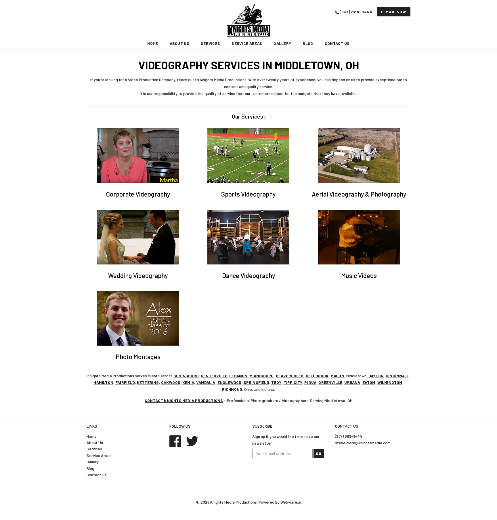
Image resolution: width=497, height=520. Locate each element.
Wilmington (389, 382)
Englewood (229, 382)
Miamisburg (262, 375)
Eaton (368, 382)
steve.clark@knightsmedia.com (363, 442)
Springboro (186, 375)
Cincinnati (397, 375)
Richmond (232, 389)
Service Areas (247, 43)
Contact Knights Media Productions (184, 400)
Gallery (282, 43)
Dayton (376, 375)
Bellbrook (317, 375)
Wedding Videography (138, 275)
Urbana (352, 382)
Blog (308, 43)
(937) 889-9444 (356, 11)
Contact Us (337, 43)
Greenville (330, 382)
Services (210, 43)
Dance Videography (248, 275)
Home (152, 43)
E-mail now (393, 11)
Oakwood (170, 382)
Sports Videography (248, 194)
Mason (337, 375)
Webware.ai (290, 502)
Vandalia (205, 382)
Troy (276, 382)
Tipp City (293, 382)
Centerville (214, 375)
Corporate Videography (138, 194)
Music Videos (359, 275)
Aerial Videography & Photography (359, 194)
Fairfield (125, 382)
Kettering (148, 382)
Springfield (256, 382)
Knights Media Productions (233, 502)
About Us (179, 43)
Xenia (188, 382)
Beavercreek (290, 375)
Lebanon (238, 375)
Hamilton (103, 382)
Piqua (310, 382)
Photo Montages (138, 356)
